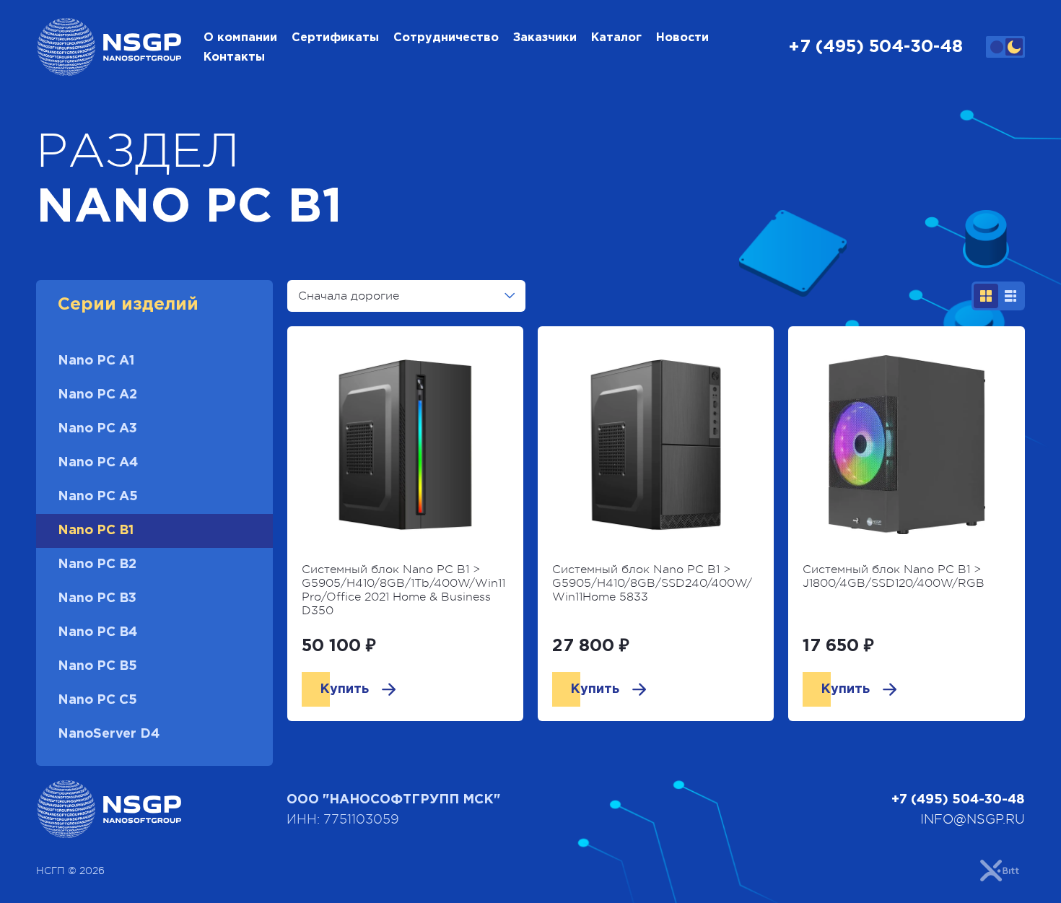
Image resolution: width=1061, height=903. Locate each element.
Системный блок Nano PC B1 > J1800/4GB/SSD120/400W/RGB (893, 576)
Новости (682, 37)
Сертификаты (335, 37)
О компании (240, 37)
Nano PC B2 (97, 564)
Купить (344, 689)
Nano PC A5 (98, 496)
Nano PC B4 (97, 632)
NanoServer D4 (109, 734)
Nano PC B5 (97, 666)
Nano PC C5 (97, 700)
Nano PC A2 (97, 395)
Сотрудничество (446, 37)
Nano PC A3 (97, 429)
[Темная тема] (1014, 47)
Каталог (616, 37)
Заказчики (545, 37)
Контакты (234, 57)
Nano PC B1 (96, 530)
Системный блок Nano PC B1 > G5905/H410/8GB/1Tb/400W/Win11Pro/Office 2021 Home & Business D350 (403, 590)
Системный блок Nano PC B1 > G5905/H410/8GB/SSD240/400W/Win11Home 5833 (652, 583)
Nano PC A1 (96, 361)
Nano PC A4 (98, 462)
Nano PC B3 (97, 598)
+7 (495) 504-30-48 (875, 47)
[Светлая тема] (996, 47)
